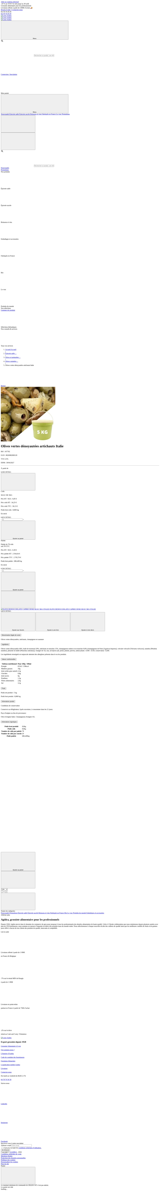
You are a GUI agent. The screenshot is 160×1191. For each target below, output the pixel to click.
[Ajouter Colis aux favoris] (18, 481)
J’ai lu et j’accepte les (22, 1148)
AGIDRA (13, 1152)
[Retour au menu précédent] (18, 124)
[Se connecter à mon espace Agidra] (80, 65)
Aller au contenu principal (10, 2)
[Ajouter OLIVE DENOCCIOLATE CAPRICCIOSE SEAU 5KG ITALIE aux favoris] (18, 879)
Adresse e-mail (6, 1145)
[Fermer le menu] (18, 141)
